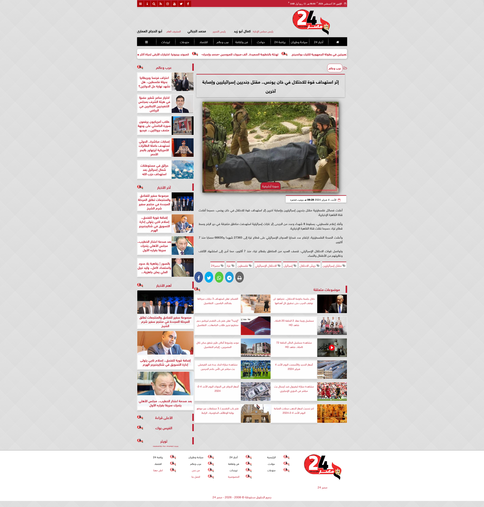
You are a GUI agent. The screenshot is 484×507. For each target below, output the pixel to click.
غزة (229, 265)
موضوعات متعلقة (326, 289)
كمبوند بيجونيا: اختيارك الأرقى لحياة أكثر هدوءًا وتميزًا (185, 53)
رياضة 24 (279, 41)
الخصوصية (233, 476)
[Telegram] (229, 277)
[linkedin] (168, 4)
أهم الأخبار (163, 285)
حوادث (261, 41)
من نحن (196, 469)
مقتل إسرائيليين (332, 265)
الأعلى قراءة (164, 417)
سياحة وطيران (299, 41)
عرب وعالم (222, 41)
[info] (147, 4)
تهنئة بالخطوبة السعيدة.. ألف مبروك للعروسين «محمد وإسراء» (269, 53)
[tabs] (140, 4)
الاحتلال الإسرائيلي (266, 265)
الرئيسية (271, 456)
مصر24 (216, 265)
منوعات (184, 41)
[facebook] (188, 4)
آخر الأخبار (164, 187)
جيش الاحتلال (308, 265)
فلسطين (243, 265)
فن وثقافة (241, 41)
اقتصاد (203, 41)
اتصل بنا (196, 476)
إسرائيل (288, 265)
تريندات (165, 41)
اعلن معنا (158, 469)
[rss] (161, 4)
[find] (154, 4)
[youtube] (174, 4)
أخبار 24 (318, 41)
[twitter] (181, 4)
